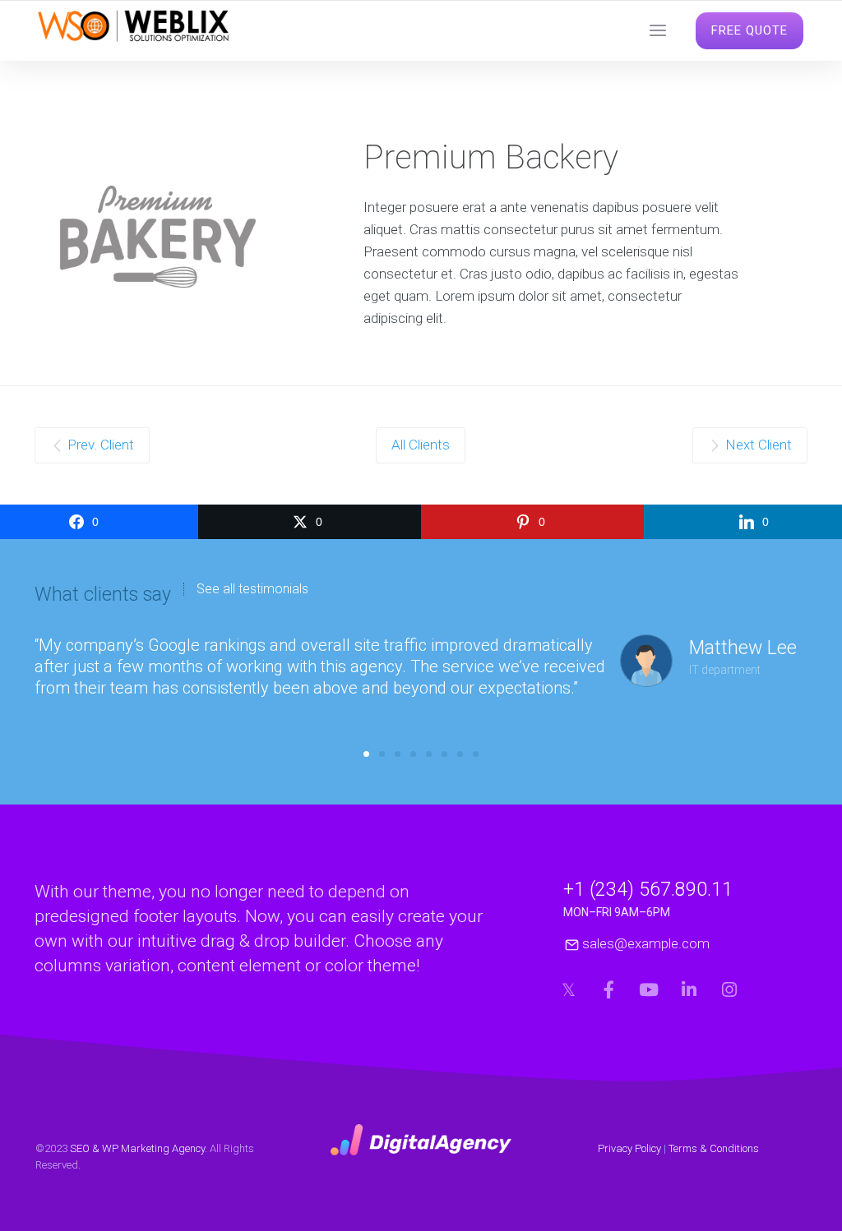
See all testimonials (252, 589)
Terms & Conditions (714, 1148)
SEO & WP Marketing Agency (137, 1148)
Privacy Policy (629, 1148)
